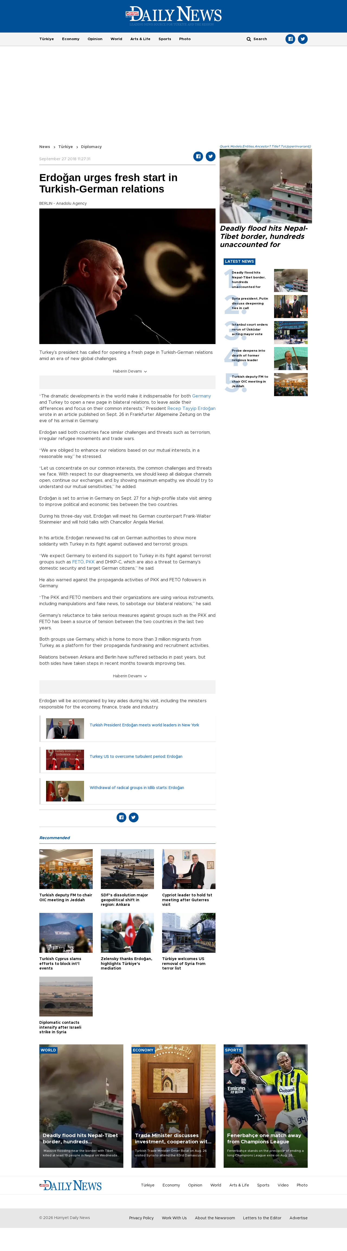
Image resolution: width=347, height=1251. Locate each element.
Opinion (95, 39)
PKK (90, 562)
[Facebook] (290, 39)
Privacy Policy (141, 1218)
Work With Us (174, 1218)
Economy (70, 39)
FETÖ (78, 562)
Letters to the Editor (262, 1218)
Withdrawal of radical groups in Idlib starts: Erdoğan (137, 788)
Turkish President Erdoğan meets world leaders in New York (145, 725)
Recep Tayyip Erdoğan (192, 408)
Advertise (299, 1218)
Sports (165, 39)
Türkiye (46, 39)
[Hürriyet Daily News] (174, 16)
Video (283, 1185)
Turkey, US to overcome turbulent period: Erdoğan (136, 757)
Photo (185, 39)
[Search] (249, 39)
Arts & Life (140, 39)
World (116, 39)
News (44, 147)
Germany (201, 396)
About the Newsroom (215, 1218)
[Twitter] (303, 39)
